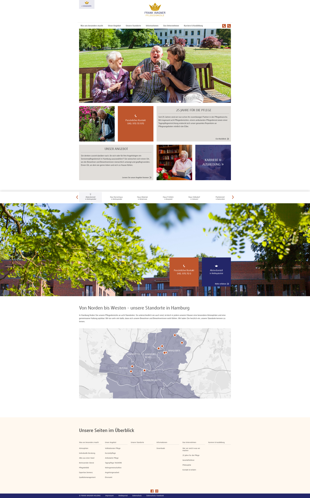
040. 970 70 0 (184, 274)
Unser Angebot (114, 26)
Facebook (152, 491)
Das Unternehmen (171, 26)
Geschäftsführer (188, 460)
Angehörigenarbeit (112, 472)
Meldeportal (123, 496)
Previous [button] (77, 197)
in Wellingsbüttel (90, 198)
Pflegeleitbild (84, 468)
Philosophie (186, 465)
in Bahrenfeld (220, 198)
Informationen (152, 26)
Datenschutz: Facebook (155, 496)
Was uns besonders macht (92, 26)
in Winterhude (142, 198)
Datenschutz (137, 496)
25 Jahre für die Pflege (190, 455)
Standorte (87, 6)
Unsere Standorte (133, 26)
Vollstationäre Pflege (112, 448)
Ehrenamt (108, 477)
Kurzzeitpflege (110, 453)
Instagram (156, 491)
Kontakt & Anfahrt (189, 470)
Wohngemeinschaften (113, 468)
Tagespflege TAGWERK (113, 463)
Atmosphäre (83, 448)
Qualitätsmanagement (87, 477)
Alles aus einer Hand (86, 458)
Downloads (161, 448)
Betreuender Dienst (86, 463)
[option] (155, 249)
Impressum (109, 496)
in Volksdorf (194, 198)
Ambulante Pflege (112, 458)
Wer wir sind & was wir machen (191, 449)
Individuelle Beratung (87, 453)
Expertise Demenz (86, 472)
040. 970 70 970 (135, 124)
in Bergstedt (168, 198)
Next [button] (233, 197)
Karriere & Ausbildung (193, 26)
